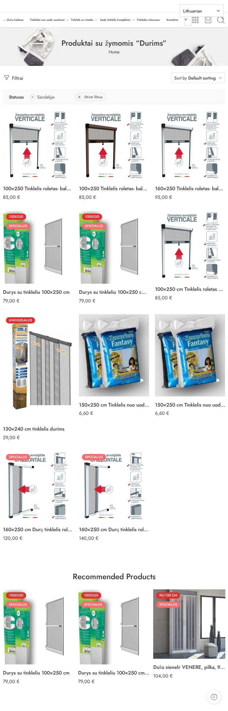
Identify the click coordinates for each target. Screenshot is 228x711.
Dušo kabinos (15, 20)
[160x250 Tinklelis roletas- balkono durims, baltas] (190, 145)
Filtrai (16, 78)
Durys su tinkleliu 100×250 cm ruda (114, 292)
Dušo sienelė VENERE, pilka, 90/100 (189, 667)
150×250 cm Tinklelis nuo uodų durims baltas (114, 404)
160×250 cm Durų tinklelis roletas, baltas (38, 529)
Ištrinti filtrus (93, 97)
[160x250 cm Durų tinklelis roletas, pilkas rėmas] (114, 486)
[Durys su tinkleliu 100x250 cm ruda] (114, 247)
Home (114, 52)
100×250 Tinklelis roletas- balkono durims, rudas (114, 188)
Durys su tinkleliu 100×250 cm (36, 292)
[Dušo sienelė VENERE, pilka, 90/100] (189, 624)
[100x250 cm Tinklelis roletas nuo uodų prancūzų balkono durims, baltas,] (190, 246)
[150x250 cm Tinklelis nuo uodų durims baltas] (114, 355)
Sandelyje (45, 97)
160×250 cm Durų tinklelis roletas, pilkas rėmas (114, 529)
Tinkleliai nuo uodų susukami (47, 20)
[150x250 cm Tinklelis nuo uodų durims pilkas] (190, 355)
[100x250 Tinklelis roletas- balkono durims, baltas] (38, 145)
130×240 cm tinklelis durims (33, 428)
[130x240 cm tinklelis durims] (38, 367)
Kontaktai (172, 20)
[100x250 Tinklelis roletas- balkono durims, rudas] (114, 145)
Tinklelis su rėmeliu (82, 20)
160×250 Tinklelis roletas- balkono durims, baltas (190, 188)
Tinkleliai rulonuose (148, 20)
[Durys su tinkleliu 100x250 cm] (38, 247)
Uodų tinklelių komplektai (115, 20)
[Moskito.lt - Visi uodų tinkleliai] (5, 20)
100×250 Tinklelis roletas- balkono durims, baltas (38, 188)
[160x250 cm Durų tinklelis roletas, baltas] (38, 486)
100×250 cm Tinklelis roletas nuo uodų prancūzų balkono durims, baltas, (190, 289)
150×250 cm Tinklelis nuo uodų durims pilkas (190, 404)
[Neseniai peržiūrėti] (214, 697)
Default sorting (202, 78)
